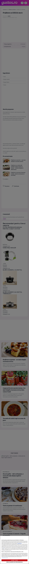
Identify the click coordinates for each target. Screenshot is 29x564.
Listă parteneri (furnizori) (4, 557)
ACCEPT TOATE (14, 560)
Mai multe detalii (20, 543)
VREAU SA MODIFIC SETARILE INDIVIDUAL (14, 562)
